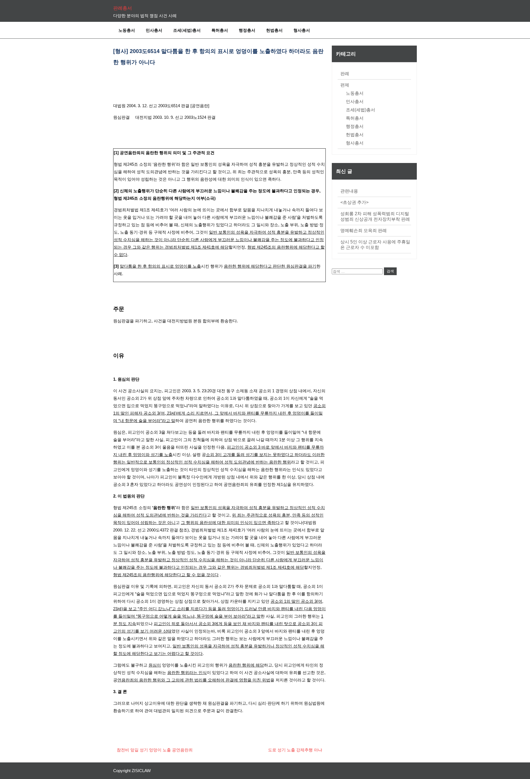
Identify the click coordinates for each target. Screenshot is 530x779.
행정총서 (247, 30)
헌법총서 (274, 30)
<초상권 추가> (354, 202)
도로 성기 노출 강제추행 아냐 (295, 750)
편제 (344, 85)
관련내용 (349, 191)
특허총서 (219, 30)
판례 (344, 73)
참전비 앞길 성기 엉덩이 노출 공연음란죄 (155, 750)
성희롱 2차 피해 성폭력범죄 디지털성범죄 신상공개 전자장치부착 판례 (375, 216)
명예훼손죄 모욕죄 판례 (363, 230)
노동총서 (126, 30)
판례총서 (122, 8)
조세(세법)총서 (187, 30)
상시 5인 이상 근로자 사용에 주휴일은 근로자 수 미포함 (375, 245)
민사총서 (154, 30)
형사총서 (301, 30)
